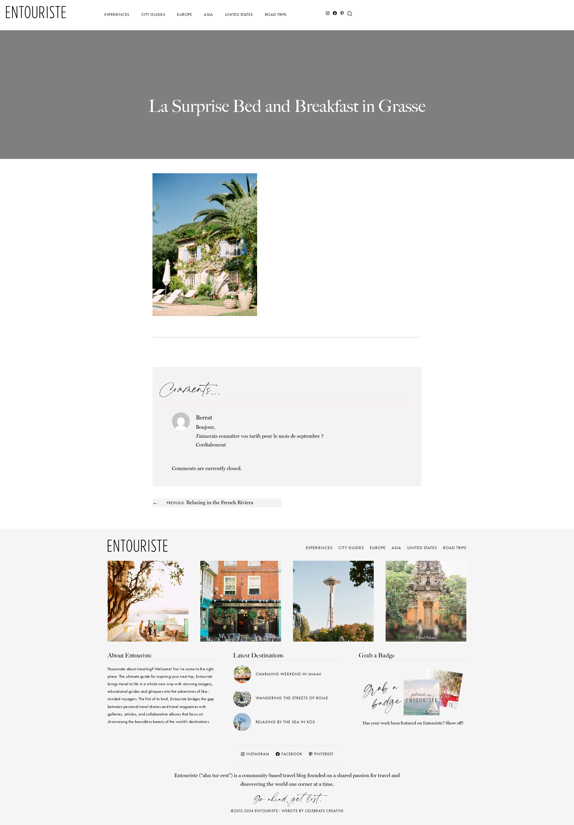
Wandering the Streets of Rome (292, 698)
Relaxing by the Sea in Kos (285, 721)
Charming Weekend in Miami (288, 674)
